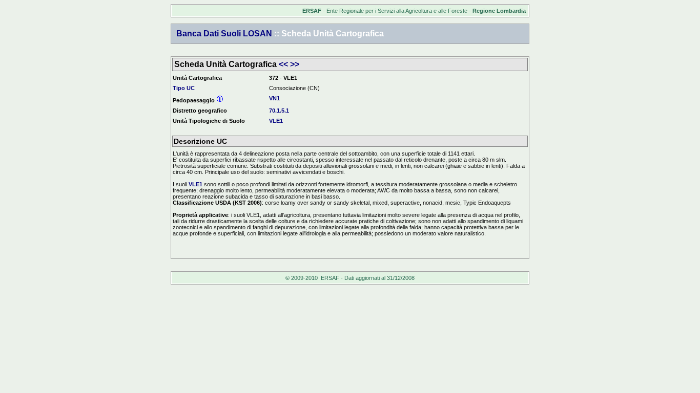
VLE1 (276, 121)
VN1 (274, 98)
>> (294, 64)
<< (283, 64)
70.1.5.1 (279, 110)
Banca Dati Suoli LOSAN (224, 33)
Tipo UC (184, 88)
